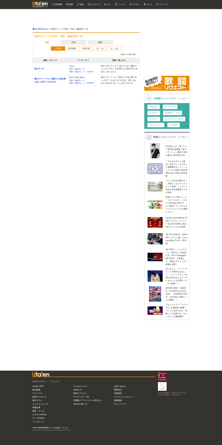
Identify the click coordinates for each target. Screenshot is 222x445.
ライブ (149, 4)
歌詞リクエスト (80, 393)
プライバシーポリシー (124, 397)
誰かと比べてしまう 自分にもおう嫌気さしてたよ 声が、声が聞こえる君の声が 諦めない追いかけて (119, 69)
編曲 (100, 42)
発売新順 (72, 48)
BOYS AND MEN (76, 77)
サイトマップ (120, 404)
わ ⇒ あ (114, 48)
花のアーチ (39, 69)
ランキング (95, 4)
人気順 (58, 48)
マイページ (37, 393)
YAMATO (90, 83)
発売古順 (86, 48)
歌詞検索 (58, 4)
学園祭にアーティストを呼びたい (88, 400)
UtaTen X (77, 390)
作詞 (47, 42)
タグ (108, 4)
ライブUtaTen (38, 418)
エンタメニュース (40, 404)
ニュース (121, 4)
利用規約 (118, 393)
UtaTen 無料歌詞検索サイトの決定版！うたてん (50, 428)
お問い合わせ (120, 386)
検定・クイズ (38, 411)
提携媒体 (118, 400)
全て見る (182, 98)
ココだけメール (80, 386)
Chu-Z (71, 66)
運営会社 (118, 390)
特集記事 (36, 407)
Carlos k (90, 72)
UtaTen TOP (37, 386)
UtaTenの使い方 (80, 404)
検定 (82, 4)
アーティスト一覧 (81, 397)
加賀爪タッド (80, 69)
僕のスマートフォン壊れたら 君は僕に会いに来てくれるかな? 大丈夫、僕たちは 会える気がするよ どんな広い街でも (119, 80)
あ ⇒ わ (100, 48)
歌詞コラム (37, 400)
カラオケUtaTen (39, 414)
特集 (71, 4)
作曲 (74, 42)
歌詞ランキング (39, 397)
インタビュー (38, 422)
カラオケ (135, 4)
